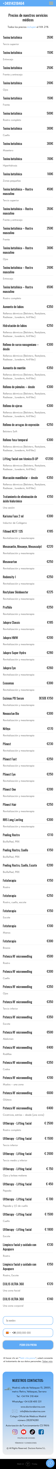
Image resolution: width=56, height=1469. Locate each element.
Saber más (47, 1361)
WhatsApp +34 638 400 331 (26, 1401)
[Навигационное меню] (51, 3)
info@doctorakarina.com (32, 1411)
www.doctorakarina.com (33, 1406)
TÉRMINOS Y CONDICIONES (25, 1443)
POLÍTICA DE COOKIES (26, 1438)
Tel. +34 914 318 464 (27, 1396)
